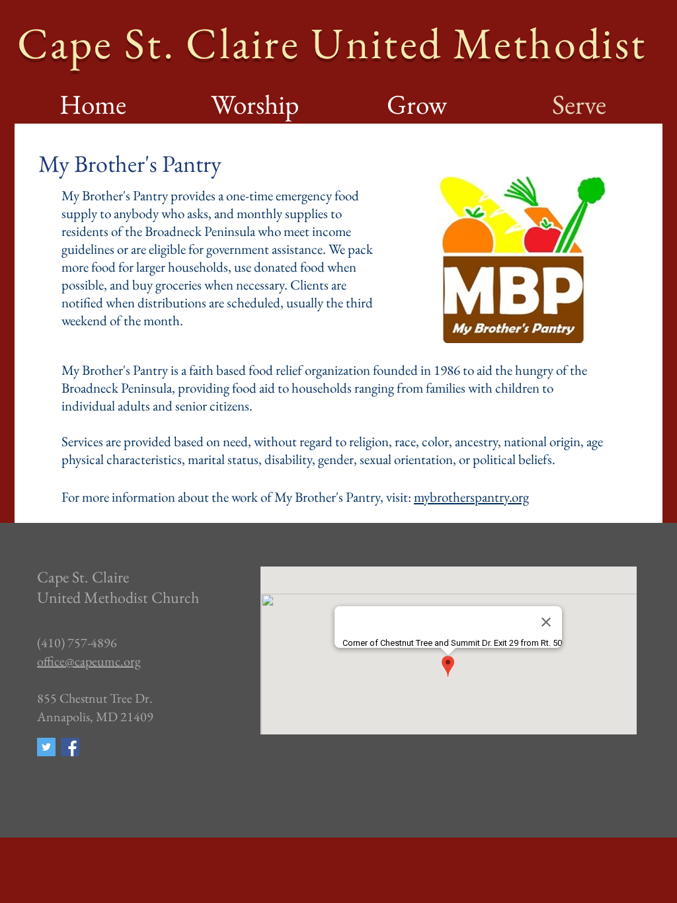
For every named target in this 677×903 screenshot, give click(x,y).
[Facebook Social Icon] (70, 747)
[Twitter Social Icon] (46, 747)
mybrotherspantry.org (471, 497)
